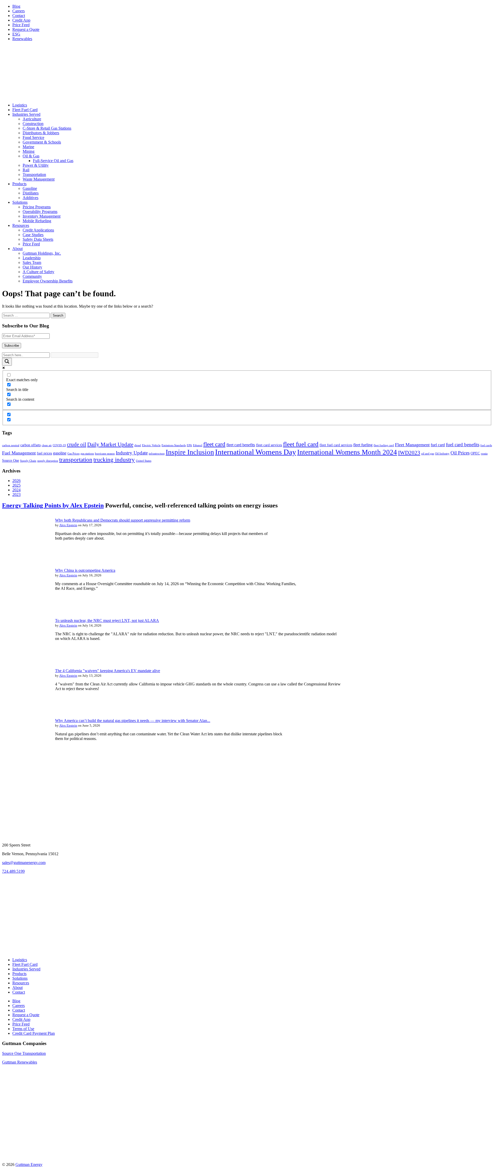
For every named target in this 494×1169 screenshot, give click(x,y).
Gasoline (30, 188)
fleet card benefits (240, 445)
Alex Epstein (68, 525)
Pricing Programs (37, 207)
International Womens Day (255, 452)
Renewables (22, 39)
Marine (28, 147)
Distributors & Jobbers (41, 133)
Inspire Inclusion (190, 452)
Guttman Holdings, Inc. (42, 253)
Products (19, 184)
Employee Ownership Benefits (48, 281)
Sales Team (32, 262)
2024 (16, 490)
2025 (16, 485)
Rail (26, 170)
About (17, 248)
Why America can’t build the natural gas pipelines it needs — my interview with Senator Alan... (132, 720)
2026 (16, 480)
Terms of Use (23, 1029)
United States (143, 460)
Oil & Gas (31, 156)
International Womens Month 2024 (347, 452)
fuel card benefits (462, 444)
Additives (30, 197)
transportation (75, 459)
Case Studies (33, 235)
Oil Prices (460, 453)
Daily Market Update (110, 444)
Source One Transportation (24, 1053)
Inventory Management (41, 216)
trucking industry (114, 459)
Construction (33, 123)
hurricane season (105, 453)
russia (484, 453)
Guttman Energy (28, 1164)
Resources (20, 225)
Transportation (34, 174)
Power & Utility (36, 165)
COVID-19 (59, 445)
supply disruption (47, 460)
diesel (137, 445)
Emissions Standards (174, 445)
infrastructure (157, 453)
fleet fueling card (384, 445)
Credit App (21, 20)
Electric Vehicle (151, 445)
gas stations (87, 453)
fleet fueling (363, 445)
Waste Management (39, 179)
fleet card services (269, 445)
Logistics (19, 105)
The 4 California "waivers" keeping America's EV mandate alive (107, 670)
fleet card (214, 444)
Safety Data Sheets (38, 239)
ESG (16, 34)
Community (32, 276)
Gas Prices (73, 453)
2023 (16, 494)
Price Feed (21, 25)
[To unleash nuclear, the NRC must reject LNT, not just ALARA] (25, 657)
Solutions (20, 202)
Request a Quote (25, 29)
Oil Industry (442, 453)
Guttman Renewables (19, 1062)
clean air (47, 445)
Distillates (31, 193)
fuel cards (486, 445)
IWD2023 (409, 453)
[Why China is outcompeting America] (25, 606)
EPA (189, 445)
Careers (18, 11)
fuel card (438, 445)
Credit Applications (38, 230)
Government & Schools (42, 142)
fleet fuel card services (336, 445)
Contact (18, 15)
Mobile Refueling (37, 221)
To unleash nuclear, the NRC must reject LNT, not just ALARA (107, 620)
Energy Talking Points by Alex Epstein (53, 505)
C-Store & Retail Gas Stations (47, 128)
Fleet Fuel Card (25, 110)
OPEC (475, 453)
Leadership (32, 258)
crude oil (76, 444)
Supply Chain (28, 460)
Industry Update (132, 453)
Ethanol (197, 445)
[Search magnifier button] (7, 362)
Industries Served (26, 114)
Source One (10, 460)
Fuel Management (19, 453)
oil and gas (427, 453)
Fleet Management (412, 444)
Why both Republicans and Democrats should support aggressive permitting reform (122, 520)
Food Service (33, 137)
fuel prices (44, 453)
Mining (28, 151)
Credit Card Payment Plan (33, 1033)
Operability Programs (40, 211)
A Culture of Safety (38, 272)
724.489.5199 (13, 871)
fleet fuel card (301, 444)
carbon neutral (10, 445)
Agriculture (32, 119)
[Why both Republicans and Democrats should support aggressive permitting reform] (25, 556)
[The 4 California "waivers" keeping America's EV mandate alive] (25, 706)
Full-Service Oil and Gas (53, 160)
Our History (32, 267)
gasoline (59, 453)
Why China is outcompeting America (85, 570)
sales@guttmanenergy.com (24, 862)
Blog (16, 6)
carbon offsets (30, 445)
